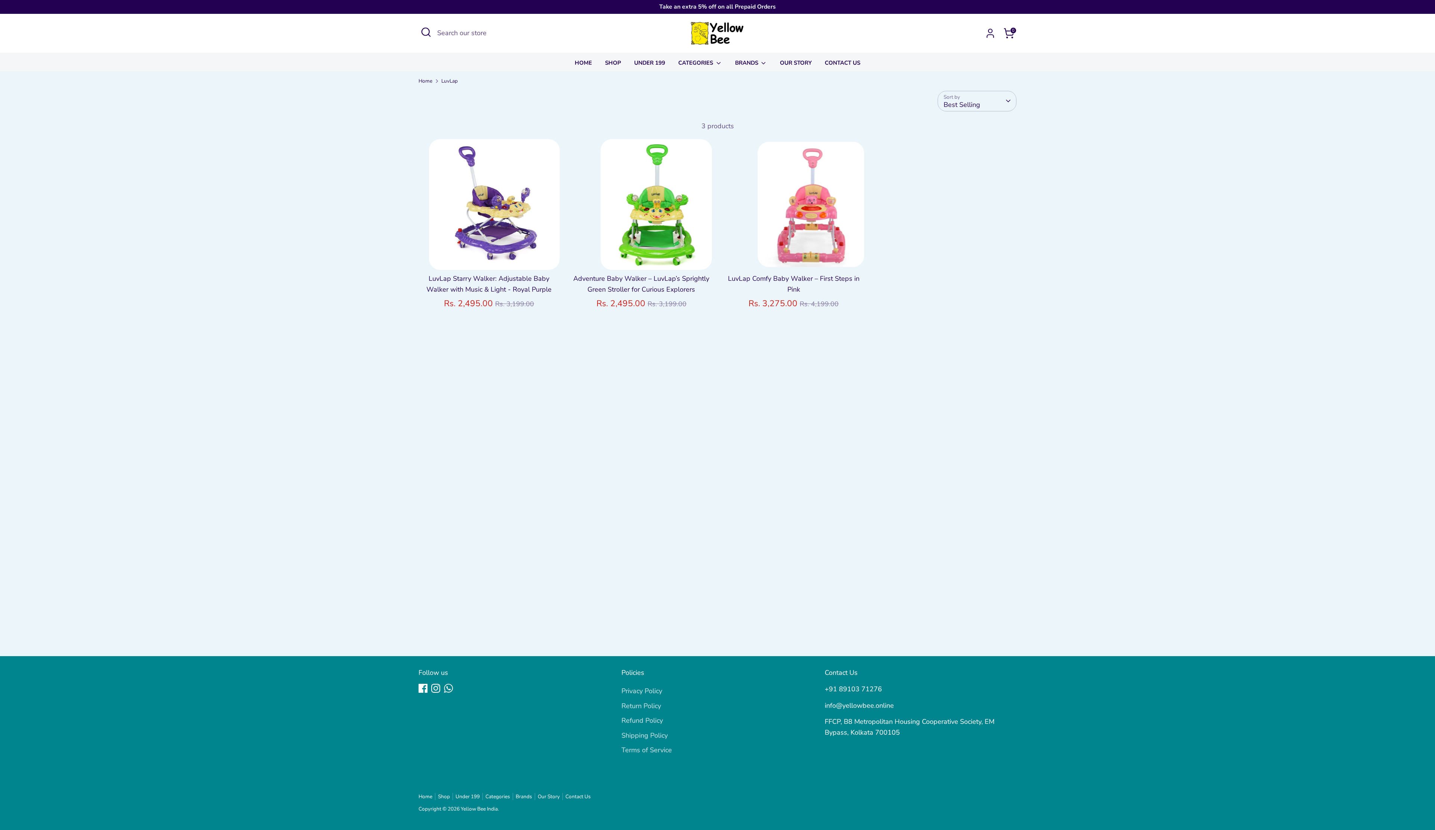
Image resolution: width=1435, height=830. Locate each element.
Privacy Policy (641, 690)
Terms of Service (646, 750)
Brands (747, 63)
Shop (613, 63)
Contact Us (842, 63)
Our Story (796, 63)
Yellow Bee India (479, 808)
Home (583, 63)
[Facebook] (423, 688)
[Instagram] (435, 688)
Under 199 (649, 63)
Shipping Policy (644, 735)
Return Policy (641, 705)
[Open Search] (426, 32)
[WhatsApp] (448, 688)
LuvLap (449, 80)
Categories (696, 63)
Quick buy (489, 256)
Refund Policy (642, 720)
